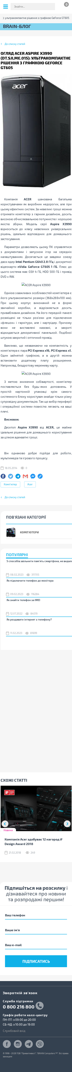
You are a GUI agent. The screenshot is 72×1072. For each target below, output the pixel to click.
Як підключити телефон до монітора (30, 580)
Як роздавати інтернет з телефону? (29, 619)
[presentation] (5, 823)
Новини (8, 830)
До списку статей (15, 43)
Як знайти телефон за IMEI (23, 600)
